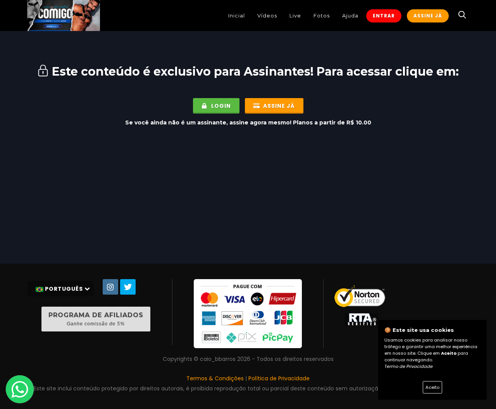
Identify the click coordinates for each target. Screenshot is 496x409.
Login (220, 106)
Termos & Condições (215, 378)
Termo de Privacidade (408, 366)
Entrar (384, 15)
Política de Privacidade (279, 378)
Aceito (432, 387)
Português (63, 289)
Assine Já (427, 15)
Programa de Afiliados (95, 318)
